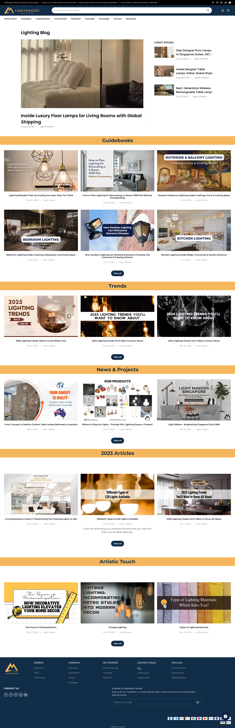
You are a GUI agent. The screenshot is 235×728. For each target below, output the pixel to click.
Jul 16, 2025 (108, 262)
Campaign (104, 19)
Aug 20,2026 (27, 126)
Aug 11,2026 (182, 58)
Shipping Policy (179, 678)
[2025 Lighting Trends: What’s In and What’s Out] (41, 316)
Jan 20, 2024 (109, 429)
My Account (39, 668)
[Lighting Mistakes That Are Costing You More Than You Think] (41, 170)
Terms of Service (179, 668)
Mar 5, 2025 (32, 429)
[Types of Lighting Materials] (194, 603)
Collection (76, 19)
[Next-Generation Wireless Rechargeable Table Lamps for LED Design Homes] (164, 89)
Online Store (10, 19)
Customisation (43, 19)
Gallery (71, 678)
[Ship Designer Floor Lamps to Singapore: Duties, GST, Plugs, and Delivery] (164, 52)
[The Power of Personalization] (41, 603)
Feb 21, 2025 (32, 346)
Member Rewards (110, 668)
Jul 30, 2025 (185, 200)
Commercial (60, 19)
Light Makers (47, 126)
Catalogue (26, 19)
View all (117, 273)
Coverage (90, 19)
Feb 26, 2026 (32, 200)
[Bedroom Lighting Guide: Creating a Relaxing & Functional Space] (41, 230)
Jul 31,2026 (182, 96)
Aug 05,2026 (183, 77)
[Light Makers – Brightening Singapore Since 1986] (194, 400)
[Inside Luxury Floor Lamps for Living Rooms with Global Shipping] (82, 73)
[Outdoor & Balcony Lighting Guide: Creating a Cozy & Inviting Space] (194, 170)
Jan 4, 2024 (185, 524)
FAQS (36, 673)
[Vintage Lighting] (117, 603)
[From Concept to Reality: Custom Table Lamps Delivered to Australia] (41, 400)
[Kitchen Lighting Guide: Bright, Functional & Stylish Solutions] (194, 230)
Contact (118, 19)
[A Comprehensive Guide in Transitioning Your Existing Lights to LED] (41, 494)
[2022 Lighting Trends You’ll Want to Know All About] (194, 494)
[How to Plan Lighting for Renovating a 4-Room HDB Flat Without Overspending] (117, 170)
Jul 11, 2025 (185, 260)
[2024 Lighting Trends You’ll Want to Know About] (194, 316)
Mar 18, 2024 (109, 346)
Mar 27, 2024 (32, 632)
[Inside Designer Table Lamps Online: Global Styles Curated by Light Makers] (164, 71)
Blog (139, 668)
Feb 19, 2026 (109, 202)
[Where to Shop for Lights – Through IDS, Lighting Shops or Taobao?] (117, 400)
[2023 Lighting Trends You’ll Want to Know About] (117, 316)
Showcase (131, 19)
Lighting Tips (143, 673)
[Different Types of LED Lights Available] (117, 494)
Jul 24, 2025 (32, 260)
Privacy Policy (178, 673)
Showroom (73, 668)
